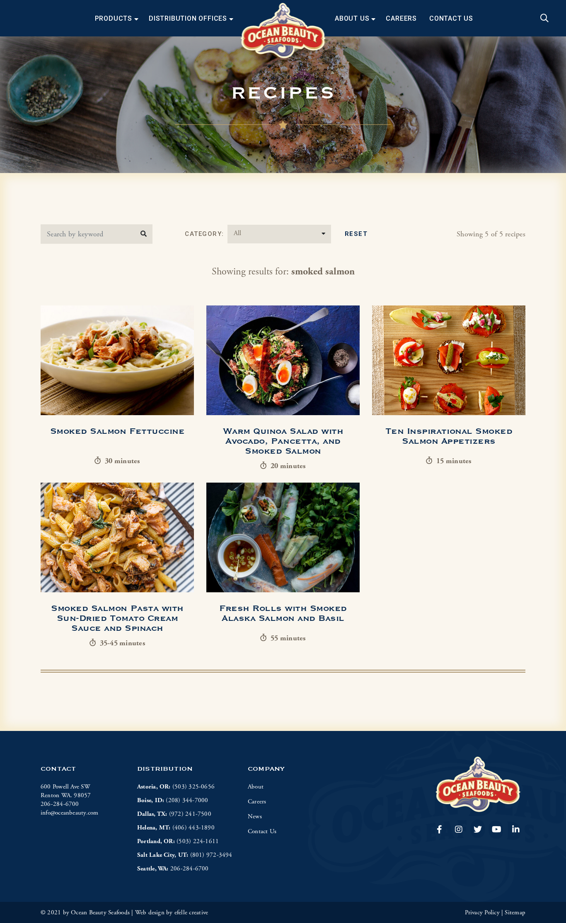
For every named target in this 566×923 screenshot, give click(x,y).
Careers (401, 18)
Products (113, 18)
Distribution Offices (188, 18)
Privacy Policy (482, 912)
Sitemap (515, 912)
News (255, 816)
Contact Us (451, 18)
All (237, 233)
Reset (356, 234)
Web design (149, 912)
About (256, 787)
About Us (352, 18)
